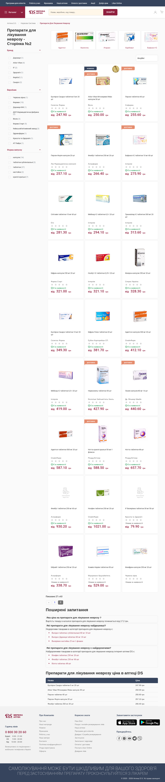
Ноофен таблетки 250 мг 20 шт (65, 655)
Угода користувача (47, 748)
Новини (42, 728)
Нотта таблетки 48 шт (61, 663)
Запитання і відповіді (83, 741)
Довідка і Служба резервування (88, 734)
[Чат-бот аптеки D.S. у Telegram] (134, 738)
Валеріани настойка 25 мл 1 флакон (67, 641)
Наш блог (79, 721)
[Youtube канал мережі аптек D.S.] (129, 738)
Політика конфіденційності (50, 744)
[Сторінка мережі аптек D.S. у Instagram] (124, 738)
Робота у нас (34, 3)
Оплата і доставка (79, 3)
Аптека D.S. (11, 23)
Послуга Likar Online (83, 748)
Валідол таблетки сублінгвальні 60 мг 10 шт (71, 633)
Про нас (42, 721)
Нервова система (28, 23)
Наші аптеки (62, 3)
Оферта (42, 751)
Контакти (43, 741)
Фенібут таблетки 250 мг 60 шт (65, 659)
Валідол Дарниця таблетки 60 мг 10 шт (69, 637)
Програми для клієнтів (15, 3)
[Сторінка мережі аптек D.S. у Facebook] (119, 738)
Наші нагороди (45, 724)
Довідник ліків (80, 751)
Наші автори (44, 738)
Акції (93, 3)
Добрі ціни (103, 3)
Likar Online (117, 3)
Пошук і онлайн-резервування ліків (89, 724)
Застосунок (79, 738)
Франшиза (48, 3)
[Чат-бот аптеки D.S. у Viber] (139, 738)
